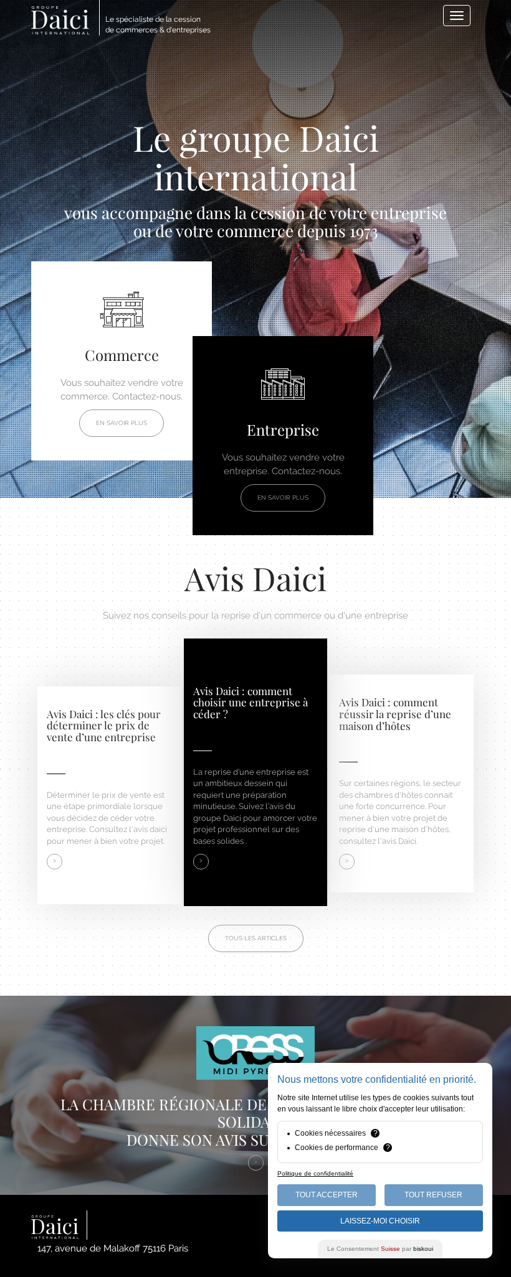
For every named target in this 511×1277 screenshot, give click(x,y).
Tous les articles (256, 938)
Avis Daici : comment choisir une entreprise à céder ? (250, 702)
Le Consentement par (380, 1248)
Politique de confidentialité (315, 1173)
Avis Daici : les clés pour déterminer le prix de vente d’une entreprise (104, 725)
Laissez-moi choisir (380, 1221)
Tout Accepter (326, 1194)
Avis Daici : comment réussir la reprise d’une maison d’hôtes (395, 713)
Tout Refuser (433, 1194)
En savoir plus (121, 422)
